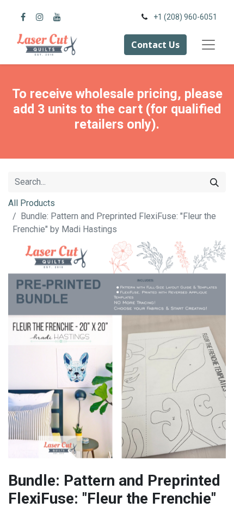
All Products (31, 203)
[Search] (214, 182)
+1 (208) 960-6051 (185, 17)
